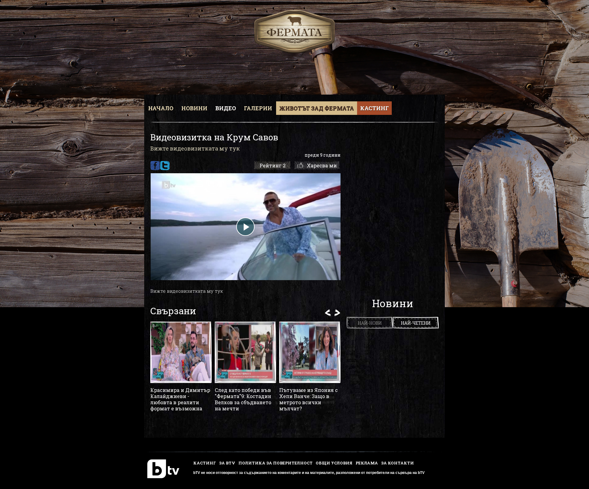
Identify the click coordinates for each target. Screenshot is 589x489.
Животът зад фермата (316, 108)
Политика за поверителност (275, 463)
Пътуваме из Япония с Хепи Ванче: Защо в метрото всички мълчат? (308, 399)
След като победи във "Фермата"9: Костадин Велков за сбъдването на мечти (243, 399)
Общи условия (334, 463)
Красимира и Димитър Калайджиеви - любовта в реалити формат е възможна (180, 399)
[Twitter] (165, 165)
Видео (225, 108)
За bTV (227, 463)
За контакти (397, 463)
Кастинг (374, 108)
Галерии (258, 108)
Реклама (367, 463)
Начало (160, 108)
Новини (194, 108)
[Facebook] (155, 165)
